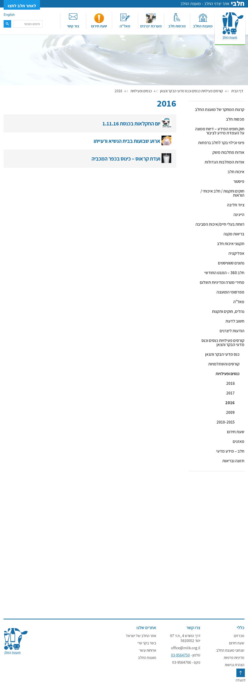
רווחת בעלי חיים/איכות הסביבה (219, 224)
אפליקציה (236, 253)
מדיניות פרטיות (234, 657)
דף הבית (237, 91)
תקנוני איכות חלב (230, 243)
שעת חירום (99, 26)
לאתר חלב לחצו (22, 5)
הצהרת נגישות (234, 665)
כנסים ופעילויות (141, 91)
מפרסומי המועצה (230, 292)
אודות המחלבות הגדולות (224, 162)
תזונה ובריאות (233, 460)
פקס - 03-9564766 (186, 662)
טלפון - (185, 655)
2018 (230, 383)
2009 (230, 412)
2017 (230, 393)
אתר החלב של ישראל (141, 635)
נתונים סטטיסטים (231, 263)
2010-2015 (226, 422)
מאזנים (238, 441)
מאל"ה (125, 26)
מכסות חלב (177, 26)
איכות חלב (236, 171)
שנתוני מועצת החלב (230, 650)
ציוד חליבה (235, 205)
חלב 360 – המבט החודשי (224, 272)
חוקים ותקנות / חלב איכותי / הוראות (222, 193)
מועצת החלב (203, 26)
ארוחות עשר (147, 650)
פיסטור (238, 181)
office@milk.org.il (185, 648)
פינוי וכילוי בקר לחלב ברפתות (221, 142)
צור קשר (73, 26)
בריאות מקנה (234, 234)
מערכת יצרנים (151, 26)
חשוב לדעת (234, 321)
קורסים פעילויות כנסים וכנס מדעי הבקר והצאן (191, 91)
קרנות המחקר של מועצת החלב (219, 109)
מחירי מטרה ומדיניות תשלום (222, 282)
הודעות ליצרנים (232, 330)
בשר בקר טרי (147, 643)
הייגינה (238, 214)
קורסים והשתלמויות (224, 364)
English (9, 14)
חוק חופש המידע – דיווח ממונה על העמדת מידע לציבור (219, 131)
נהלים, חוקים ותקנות (228, 311)
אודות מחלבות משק (228, 152)
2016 (230, 402)
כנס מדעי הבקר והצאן (222, 354)
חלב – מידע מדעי (230, 451)
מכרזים (239, 635)
